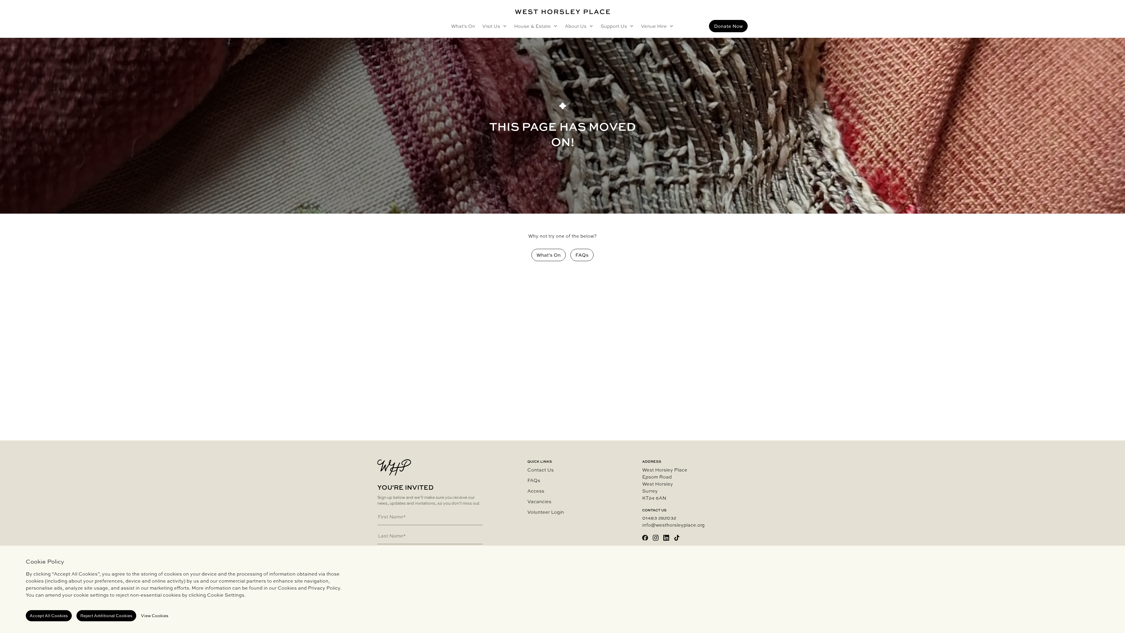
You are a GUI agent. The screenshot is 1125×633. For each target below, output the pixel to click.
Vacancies (539, 501)
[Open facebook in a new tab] (645, 538)
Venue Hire (654, 26)
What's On (463, 26)
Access (535, 491)
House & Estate (532, 26)
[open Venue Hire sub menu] (670, 26)
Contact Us (540, 470)
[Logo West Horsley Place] (562, 11)
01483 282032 (659, 518)
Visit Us (491, 26)
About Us (576, 26)
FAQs (533, 480)
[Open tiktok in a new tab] (677, 538)
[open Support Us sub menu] (630, 26)
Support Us (614, 26)
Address (651, 461)
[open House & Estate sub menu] (554, 26)
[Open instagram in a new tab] (656, 538)
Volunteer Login (545, 512)
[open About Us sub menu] (590, 26)
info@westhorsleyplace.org (673, 525)
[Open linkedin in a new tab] (666, 538)
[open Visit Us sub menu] (503, 26)
